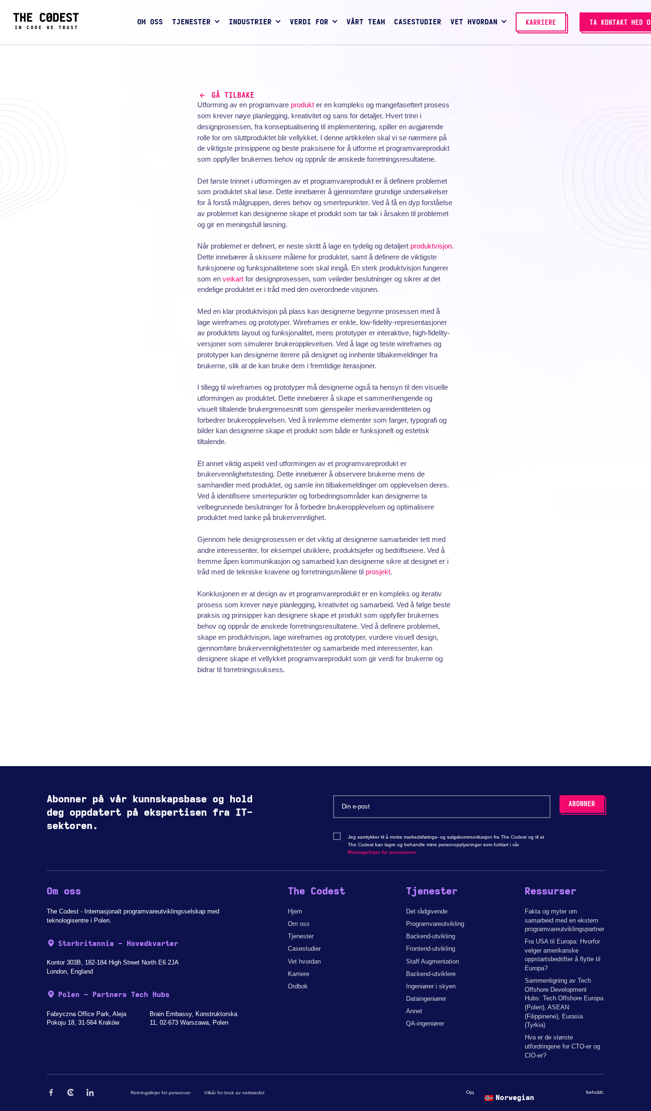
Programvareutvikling (435, 923)
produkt (302, 105)
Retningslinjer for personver (161, 1092)
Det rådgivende (427, 911)
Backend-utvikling (430, 936)
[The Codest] (46, 27)
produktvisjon (431, 246)
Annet (414, 1011)
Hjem (295, 911)
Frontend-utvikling (430, 948)
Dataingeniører (426, 998)
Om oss (299, 923)
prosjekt (378, 572)
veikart (233, 279)
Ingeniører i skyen (431, 986)
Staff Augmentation (432, 961)
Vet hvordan (304, 961)
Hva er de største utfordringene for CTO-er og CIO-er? (562, 1046)
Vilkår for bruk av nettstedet (234, 1092)
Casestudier (304, 948)
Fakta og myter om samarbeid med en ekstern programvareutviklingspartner (564, 920)
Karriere (298, 973)
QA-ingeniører (425, 1023)
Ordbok (298, 986)
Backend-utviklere (431, 973)
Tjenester (301, 936)
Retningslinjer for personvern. (382, 852)
